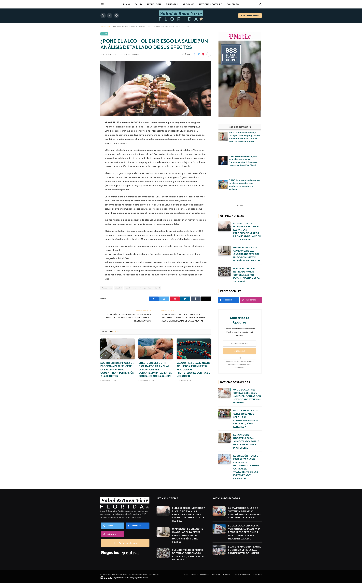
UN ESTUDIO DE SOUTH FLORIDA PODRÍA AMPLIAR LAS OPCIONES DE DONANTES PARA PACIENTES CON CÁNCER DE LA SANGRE (155, 369)
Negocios (188, 4)
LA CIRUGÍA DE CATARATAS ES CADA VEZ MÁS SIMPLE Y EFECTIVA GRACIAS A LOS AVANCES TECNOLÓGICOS (128, 317)
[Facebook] (90, 130)
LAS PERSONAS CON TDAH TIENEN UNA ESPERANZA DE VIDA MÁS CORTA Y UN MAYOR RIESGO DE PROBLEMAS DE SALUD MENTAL (183, 317)
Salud (138, 4)
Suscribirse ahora (250, 15)
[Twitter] (90, 137)
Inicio (126, 4)
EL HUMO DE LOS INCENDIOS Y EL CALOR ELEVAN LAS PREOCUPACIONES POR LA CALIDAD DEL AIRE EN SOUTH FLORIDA (247, 231)
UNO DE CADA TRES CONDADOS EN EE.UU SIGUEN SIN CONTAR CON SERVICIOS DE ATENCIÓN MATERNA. (247, 396)
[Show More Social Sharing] (208, 54)
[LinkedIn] (90, 144)
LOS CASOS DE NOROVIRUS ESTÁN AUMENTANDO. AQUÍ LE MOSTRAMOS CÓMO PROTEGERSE (246, 441)
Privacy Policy (245, 364)
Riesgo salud (145, 288)
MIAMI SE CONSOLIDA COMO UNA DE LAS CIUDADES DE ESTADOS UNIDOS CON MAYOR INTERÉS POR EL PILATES (246, 254)
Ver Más (240, 206)
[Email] (90, 159)
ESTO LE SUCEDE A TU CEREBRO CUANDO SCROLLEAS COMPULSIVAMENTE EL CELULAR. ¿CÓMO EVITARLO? (246, 418)
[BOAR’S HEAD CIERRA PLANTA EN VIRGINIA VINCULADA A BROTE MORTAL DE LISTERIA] (219, 550)
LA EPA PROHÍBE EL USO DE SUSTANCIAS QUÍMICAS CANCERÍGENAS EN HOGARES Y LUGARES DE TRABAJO (244, 513)
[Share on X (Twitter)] (199, 54)
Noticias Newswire (210, 4)
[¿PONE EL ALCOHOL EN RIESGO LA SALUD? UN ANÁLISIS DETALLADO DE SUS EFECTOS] (155, 88)
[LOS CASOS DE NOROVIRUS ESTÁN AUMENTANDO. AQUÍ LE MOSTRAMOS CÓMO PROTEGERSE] (224, 438)
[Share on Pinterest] (203, 54)
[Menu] (102, 4)
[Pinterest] (90, 151)
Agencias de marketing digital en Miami (131, 577)
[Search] (260, 4)
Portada (116, 26)
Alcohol (118, 288)
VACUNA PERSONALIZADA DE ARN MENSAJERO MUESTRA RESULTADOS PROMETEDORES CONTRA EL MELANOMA (193, 369)
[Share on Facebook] (194, 54)
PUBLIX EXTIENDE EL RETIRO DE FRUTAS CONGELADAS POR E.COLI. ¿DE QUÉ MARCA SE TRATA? (246, 275)
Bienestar (172, 4)
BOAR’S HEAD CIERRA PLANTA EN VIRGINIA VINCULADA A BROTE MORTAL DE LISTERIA (244, 550)
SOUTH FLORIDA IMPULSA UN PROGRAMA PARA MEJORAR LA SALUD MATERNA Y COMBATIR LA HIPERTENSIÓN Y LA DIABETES (117, 369)
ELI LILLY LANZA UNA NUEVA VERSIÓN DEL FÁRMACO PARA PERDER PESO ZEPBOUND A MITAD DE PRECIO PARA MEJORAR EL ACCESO (244, 532)
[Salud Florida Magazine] (181, 15)
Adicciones (107, 288)
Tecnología (154, 4)
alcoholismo (131, 288)
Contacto (233, 4)
